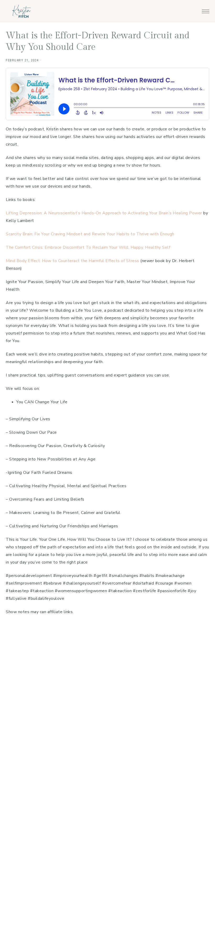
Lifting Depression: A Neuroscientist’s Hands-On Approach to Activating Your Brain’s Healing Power (104, 213)
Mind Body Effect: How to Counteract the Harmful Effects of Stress (73, 261)
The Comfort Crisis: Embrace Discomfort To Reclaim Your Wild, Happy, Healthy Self (88, 247)
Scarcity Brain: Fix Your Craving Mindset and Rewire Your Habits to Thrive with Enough (90, 234)
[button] (205, 10)
